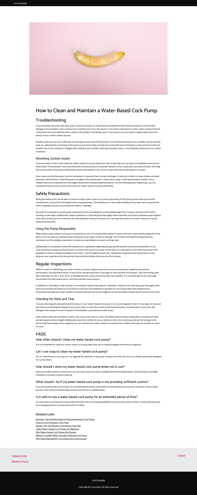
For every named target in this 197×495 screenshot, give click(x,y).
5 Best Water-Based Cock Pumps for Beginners (57, 429)
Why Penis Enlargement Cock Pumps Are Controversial (61, 438)
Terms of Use (19, 456)
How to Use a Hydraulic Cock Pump (52, 422)
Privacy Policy (20, 461)
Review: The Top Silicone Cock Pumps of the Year (58, 425)
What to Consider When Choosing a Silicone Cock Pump (61, 435)
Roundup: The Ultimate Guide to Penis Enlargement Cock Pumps (65, 419)
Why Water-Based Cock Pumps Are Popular (56, 432)
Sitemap (181, 455)
